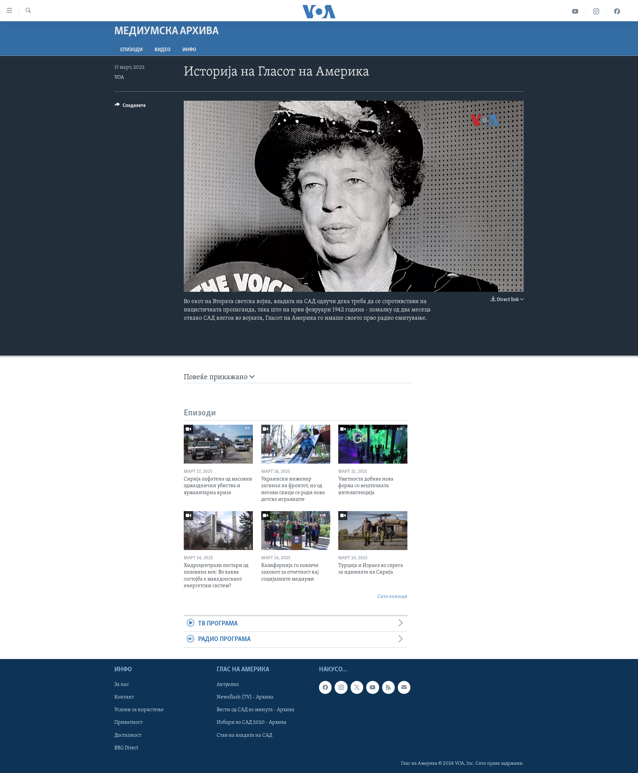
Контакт (124, 697)
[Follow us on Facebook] (325, 687)
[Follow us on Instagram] (341, 687)
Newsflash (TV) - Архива (245, 697)
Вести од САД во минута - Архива (255, 710)
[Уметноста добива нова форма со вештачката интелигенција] (372, 444)
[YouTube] (575, 11)
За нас (121, 684)
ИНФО (189, 50)
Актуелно (228, 684)
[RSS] (388, 687)
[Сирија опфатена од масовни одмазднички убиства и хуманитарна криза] (218, 444)
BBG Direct (126, 747)
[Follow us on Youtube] (372, 687)
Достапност (127, 735)
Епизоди (131, 50)
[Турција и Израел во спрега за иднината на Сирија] (372, 530)
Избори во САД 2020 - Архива (251, 722)
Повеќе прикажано (216, 377)
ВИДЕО (162, 50)
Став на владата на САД (244, 735)
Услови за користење (139, 710)
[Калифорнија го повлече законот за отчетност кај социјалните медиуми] (295, 530)
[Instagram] (596, 11)
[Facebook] (617, 11)
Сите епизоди (392, 596)
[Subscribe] (404, 687)
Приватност (128, 722)
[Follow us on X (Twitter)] (357, 687)
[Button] (130, 107)
